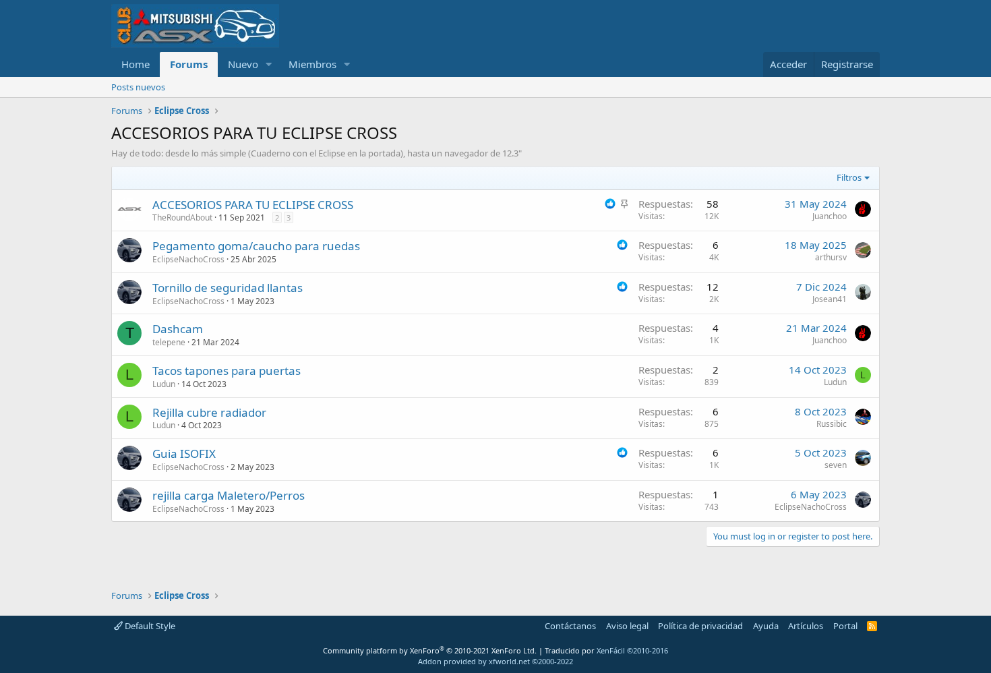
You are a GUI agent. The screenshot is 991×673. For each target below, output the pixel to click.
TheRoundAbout (182, 217)
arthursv (831, 257)
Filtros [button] (849, 177)
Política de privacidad (700, 626)
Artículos (805, 626)
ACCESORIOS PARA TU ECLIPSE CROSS (252, 204)
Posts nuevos (138, 87)
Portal (845, 626)
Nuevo (243, 64)
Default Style (149, 626)
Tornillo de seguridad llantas (227, 287)
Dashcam (177, 328)
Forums (189, 64)
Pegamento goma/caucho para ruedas (256, 246)
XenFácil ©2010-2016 (632, 650)
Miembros (312, 64)
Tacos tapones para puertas (226, 370)
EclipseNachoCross (188, 259)
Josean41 (829, 299)
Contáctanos (570, 626)
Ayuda (766, 626)
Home (135, 64)
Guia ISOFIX (184, 453)
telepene (168, 342)
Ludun (163, 384)
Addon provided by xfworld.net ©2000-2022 (495, 661)
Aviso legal (627, 626)
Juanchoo (829, 216)
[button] (269, 64)
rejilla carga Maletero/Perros (228, 495)
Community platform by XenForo (430, 650)
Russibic (831, 424)
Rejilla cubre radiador (209, 412)
